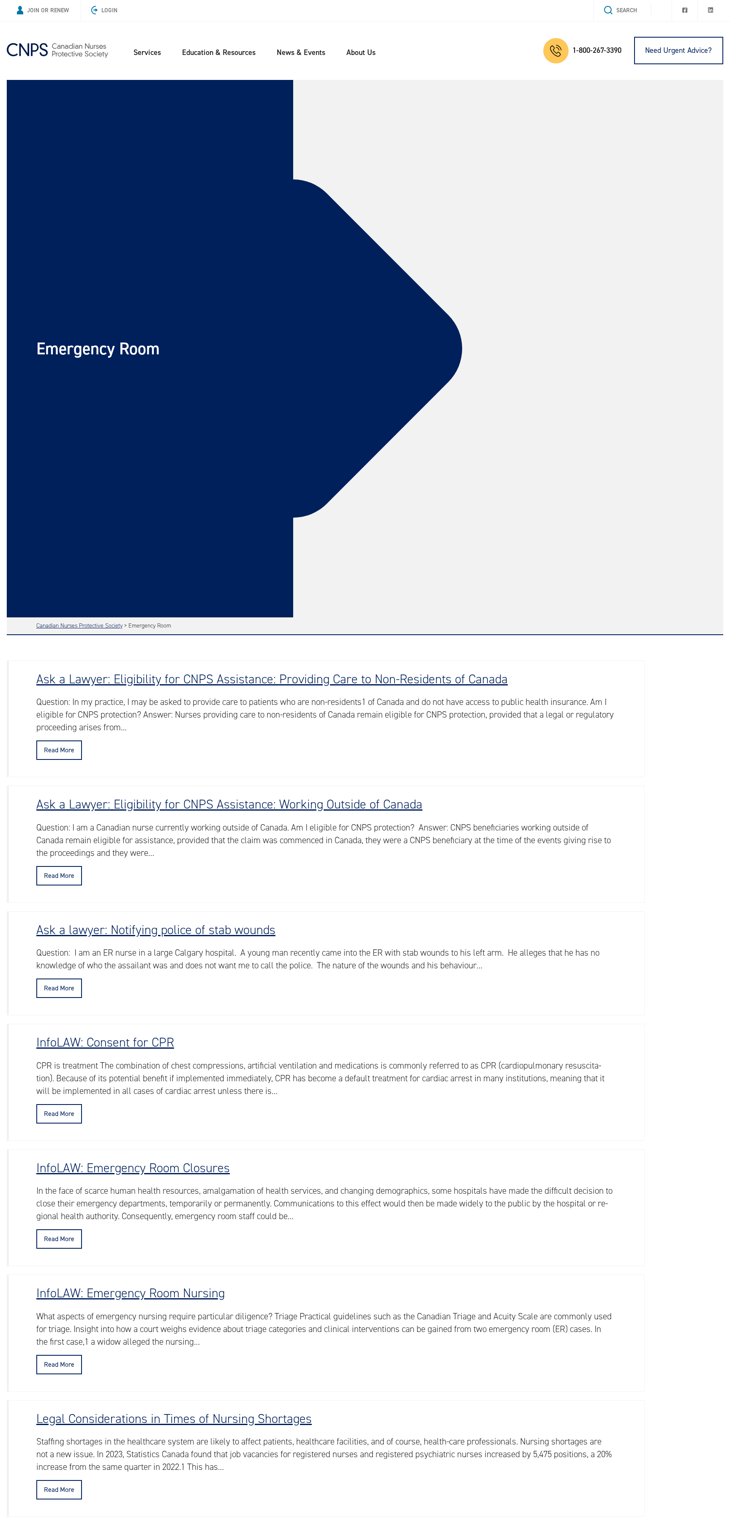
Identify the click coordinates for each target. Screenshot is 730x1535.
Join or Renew (48, 10)
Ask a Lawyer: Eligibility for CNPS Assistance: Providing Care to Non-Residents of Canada (272, 679)
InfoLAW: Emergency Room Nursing (130, 1293)
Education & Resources (219, 52)
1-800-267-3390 (596, 50)
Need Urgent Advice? (678, 50)
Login (109, 10)
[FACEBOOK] (684, 10)
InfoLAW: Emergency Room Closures (133, 1167)
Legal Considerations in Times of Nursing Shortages (174, 1418)
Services (147, 52)
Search (626, 10)
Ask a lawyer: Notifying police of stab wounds (155, 929)
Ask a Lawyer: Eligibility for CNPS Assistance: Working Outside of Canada (229, 804)
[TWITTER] (661, 8)
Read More (59, 750)
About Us (361, 52)
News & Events (301, 52)
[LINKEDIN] (710, 10)
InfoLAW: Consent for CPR (105, 1042)
